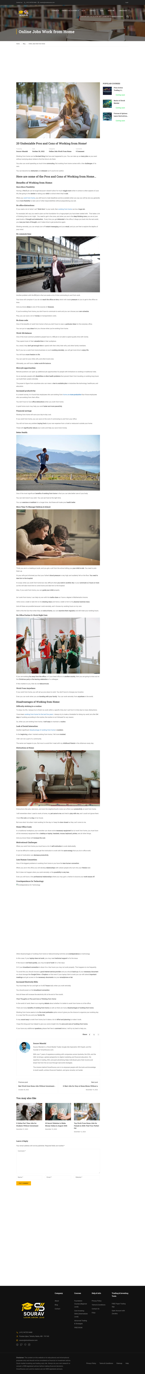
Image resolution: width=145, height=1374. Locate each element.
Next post (94, 1082)
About (57, 1301)
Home (18, 43)
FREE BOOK (78, 1328)
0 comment (80, 151)
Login (126, 2)
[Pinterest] (98, 1034)
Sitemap (119, 1363)
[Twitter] (94, 1034)
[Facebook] (89, 1034)
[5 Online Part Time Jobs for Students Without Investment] (29, 1111)
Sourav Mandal (22, 151)
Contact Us (95, 1309)
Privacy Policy (97, 1301)
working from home (65, 209)
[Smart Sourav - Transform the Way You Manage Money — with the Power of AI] (23, 13)
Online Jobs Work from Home (37, 43)
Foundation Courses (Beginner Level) (80, 1304)
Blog (83, 10)
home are (72, 395)
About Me (111, 10)
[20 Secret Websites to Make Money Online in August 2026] (58, 1111)
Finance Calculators (69, 10)
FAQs (101, 10)
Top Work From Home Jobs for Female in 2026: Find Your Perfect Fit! (86, 1125)
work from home (29, 198)
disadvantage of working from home (42, 730)
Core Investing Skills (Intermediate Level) (81, 1314)
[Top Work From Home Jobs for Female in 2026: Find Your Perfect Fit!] (87, 1111)
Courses (54, 10)
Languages (123, 10)
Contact (93, 10)
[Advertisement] (72, 61)
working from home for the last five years (39, 714)
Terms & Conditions (98, 1305)
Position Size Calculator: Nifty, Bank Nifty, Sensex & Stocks (101, 16)
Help (127, 1363)
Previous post (23, 1082)
